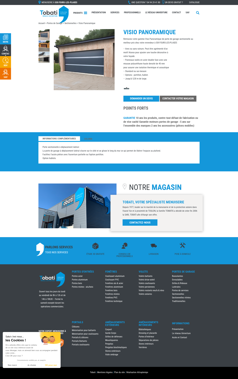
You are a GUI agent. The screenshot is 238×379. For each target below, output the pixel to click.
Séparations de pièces (148, 340)
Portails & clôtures (80, 337)
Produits (78, 13)
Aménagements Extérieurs (115, 324)
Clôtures (75, 326)
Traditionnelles (178, 301)
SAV (187, 12)
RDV (5, 65)
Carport (108, 329)
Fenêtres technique (113, 301)
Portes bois (77, 283)
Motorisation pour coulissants (85, 334)
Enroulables (177, 279)
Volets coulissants (147, 283)
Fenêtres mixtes (112, 294)
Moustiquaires (111, 340)
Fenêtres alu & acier (114, 283)
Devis (5, 42)
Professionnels (132, 12)
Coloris (88, 139)
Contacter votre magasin (178, 98)
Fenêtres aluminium (114, 287)
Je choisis (31, 365)
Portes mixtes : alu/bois (82, 287)
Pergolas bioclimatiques (116, 347)
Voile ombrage (111, 354)
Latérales (176, 287)
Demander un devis (141, 98)
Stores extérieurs (112, 351)
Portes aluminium (80, 279)
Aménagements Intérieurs (148, 324)
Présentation (99, 12)
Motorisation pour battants (84, 330)
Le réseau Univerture (156, 12)
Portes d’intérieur (146, 336)
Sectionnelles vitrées (181, 297)
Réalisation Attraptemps (137, 372)
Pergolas (109, 343)
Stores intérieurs (146, 343)
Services (114, 12)
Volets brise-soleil (147, 279)
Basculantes (177, 276)
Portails (77, 322)
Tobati (93, 372)
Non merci (12, 365)
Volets (143, 271)
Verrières (143, 347)
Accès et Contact (179, 338)
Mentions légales (105, 372)
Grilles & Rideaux (179, 283)
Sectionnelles (70, 23)
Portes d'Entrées (83, 271)
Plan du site (119, 372)
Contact (176, 12)
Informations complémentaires (59, 138)
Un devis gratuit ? (174, 2)
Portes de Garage (54, 23)
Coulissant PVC (112, 279)
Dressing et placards (148, 333)
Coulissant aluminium (115, 276)
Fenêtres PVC (111, 297)
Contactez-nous (140, 222)
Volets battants (145, 276)
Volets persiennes (147, 287)
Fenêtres (111, 271)
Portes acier (77, 276)
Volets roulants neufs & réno (151, 290)
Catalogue (194, 2)
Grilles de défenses (113, 336)
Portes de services (180, 290)
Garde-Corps (110, 333)
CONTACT (5, 54)
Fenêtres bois (111, 290)
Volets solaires (145, 294)
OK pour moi (51, 365)
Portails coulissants (80, 344)
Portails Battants (79, 341)
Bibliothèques (145, 329)
